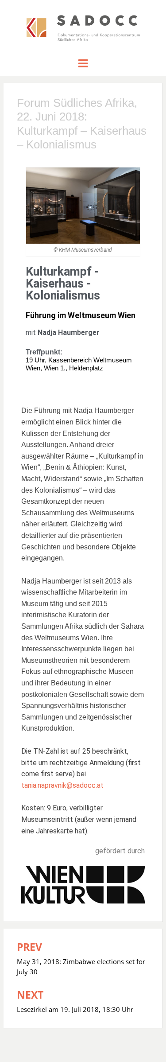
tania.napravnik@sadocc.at (62, 785)
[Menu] (83, 63)
